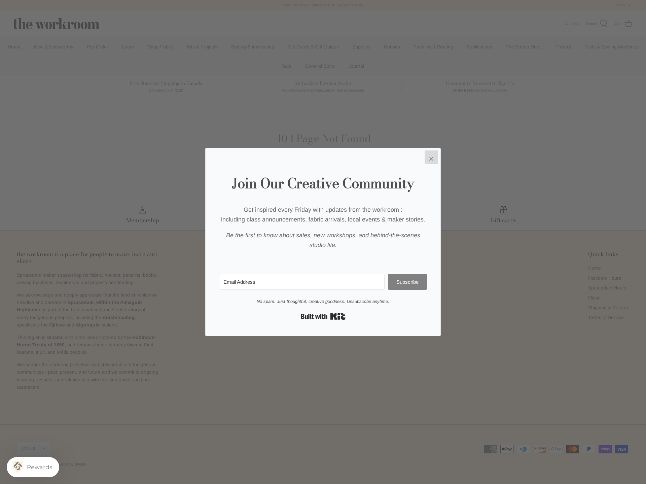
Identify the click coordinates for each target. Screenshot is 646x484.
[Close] (431, 157)
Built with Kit (323, 316)
